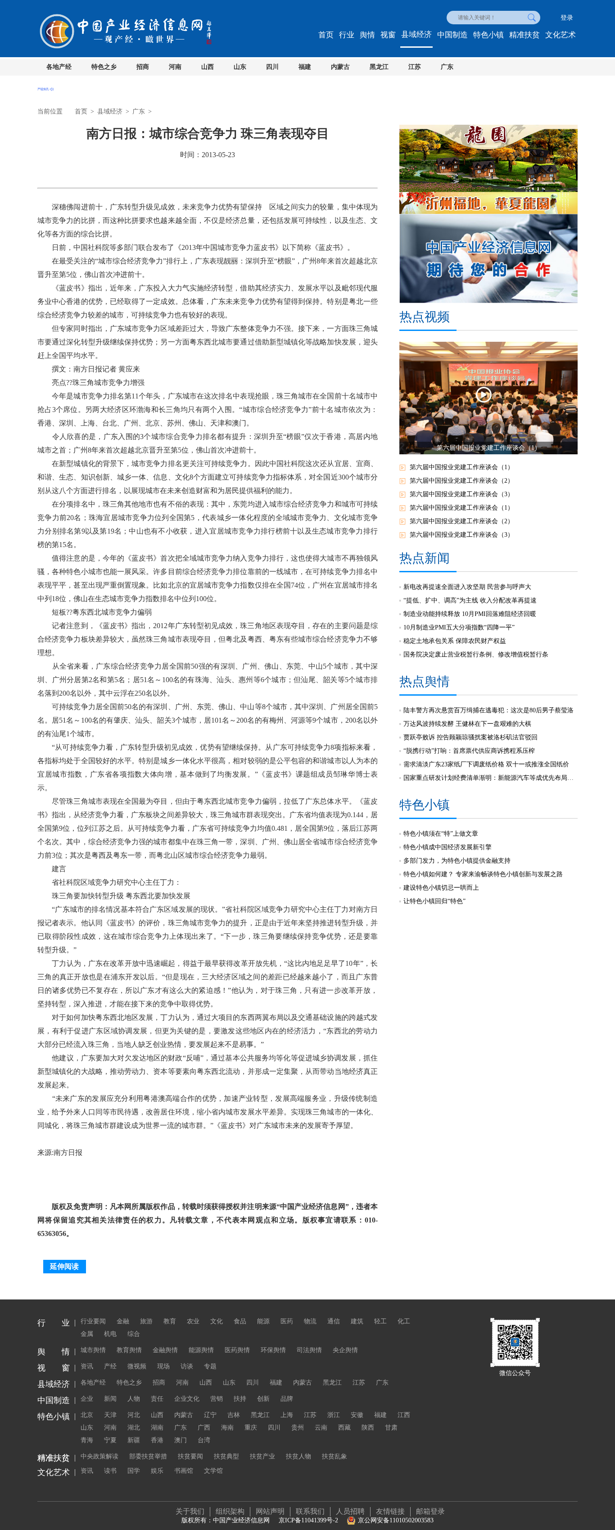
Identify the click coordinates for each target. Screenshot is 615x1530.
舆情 (367, 35)
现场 (163, 1366)
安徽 (357, 1415)
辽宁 (210, 1415)
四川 (272, 66)
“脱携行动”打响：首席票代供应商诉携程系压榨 (469, 750)
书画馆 (183, 1470)
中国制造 (452, 35)
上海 (286, 1415)
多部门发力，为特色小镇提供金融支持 (457, 860)
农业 (193, 1321)
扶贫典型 (226, 1456)
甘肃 (391, 1427)
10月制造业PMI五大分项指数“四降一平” (459, 627)
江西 (404, 1415)
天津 (110, 1415)
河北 (133, 1415)
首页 (326, 35)
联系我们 (310, 1511)
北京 (87, 1415)
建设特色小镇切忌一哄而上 (441, 887)
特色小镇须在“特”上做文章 (440, 833)
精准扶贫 (524, 35)
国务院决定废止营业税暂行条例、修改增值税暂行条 (475, 654)
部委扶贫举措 (148, 1456)
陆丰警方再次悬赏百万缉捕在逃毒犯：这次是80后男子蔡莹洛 (488, 710)
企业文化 (186, 1398)
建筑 (357, 1321)
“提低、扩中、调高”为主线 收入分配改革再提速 (470, 600)
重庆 (250, 1427)
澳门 (180, 1440)
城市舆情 (93, 1350)
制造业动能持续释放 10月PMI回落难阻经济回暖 (469, 614)
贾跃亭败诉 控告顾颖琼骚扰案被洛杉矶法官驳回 (470, 737)
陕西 (368, 1427)
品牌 (286, 1398)
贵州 (297, 1427)
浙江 (333, 1415)
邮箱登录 (430, 1511)
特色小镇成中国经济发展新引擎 (447, 847)
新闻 (110, 1398)
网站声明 (270, 1511)
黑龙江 (379, 66)
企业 (87, 1398)
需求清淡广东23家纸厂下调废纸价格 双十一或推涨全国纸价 (486, 764)
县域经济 (416, 34)
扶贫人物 (298, 1456)
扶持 (240, 1398)
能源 (263, 1321)
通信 (333, 1321)
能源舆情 (201, 1350)
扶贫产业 (262, 1456)
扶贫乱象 (334, 1456)
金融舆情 (165, 1350)
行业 (346, 35)
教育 (169, 1321)
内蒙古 (340, 66)
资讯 (87, 1366)
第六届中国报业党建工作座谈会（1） (462, 467)
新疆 (133, 1440)
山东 (240, 66)
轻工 (380, 1321)
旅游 (146, 1321)
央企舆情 (345, 1350)
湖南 (157, 1427)
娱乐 (157, 1470)
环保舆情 (273, 1350)
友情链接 (390, 1511)
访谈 (187, 1366)
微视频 (136, 1366)
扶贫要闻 (190, 1456)
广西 (204, 1427)
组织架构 (230, 1511)
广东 (447, 66)
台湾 (204, 1440)
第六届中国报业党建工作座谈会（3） (462, 494)
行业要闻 (93, 1321)
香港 (157, 1440)
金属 (87, 1334)
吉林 (233, 1415)
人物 (133, 1398)
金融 (123, 1321)
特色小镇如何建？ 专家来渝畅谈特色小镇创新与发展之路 (483, 874)
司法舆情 (309, 1350)
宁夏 (110, 1440)
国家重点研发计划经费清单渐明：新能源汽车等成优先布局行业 (490, 777)
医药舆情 (237, 1350)
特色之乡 (104, 66)
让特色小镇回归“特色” (434, 901)
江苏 (414, 66)
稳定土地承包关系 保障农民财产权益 (454, 641)
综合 (133, 1334)
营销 (216, 1398)
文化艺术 (560, 35)
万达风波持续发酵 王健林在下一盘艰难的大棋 (467, 723)
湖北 (133, 1427)
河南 (175, 66)
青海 (87, 1440)
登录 (567, 17)
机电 (110, 1334)
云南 (321, 1427)
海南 (227, 1427)
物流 (310, 1321)
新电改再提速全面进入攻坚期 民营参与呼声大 (467, 587)
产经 (110, 1366)
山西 (207, 66)
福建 (304, 66)
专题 (210, 1366)
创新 (263, 1398)
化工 (404, 1321)
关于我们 (190, 1511)
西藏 (344, 1427)
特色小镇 (488, 35)
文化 (216, 1321)
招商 (142, 66)
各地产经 (59, 66)
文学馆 (213, 1470)
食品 (240, 1321)
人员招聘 (350, 1511)
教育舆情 (129, 1350)
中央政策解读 (99, 1456)
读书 (110, 1470)
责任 (157, 1398)
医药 (286, 1321)
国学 (133, 1470)
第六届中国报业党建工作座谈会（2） (462, 480)
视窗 (388, 35)
